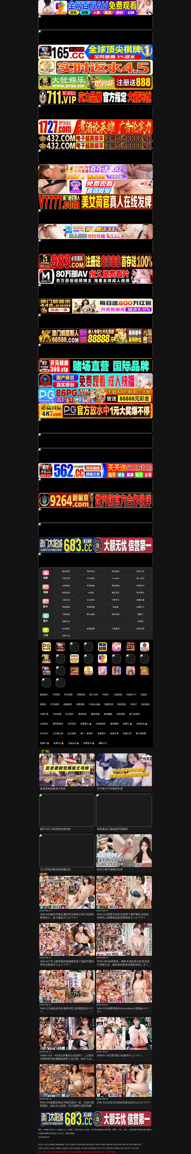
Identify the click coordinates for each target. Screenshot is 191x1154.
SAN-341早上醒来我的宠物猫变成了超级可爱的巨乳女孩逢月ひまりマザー (67, 963)
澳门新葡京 (134, 713)
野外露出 (140, 592)
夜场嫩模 (108, 713)
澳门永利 (94, 694)
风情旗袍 (66, 607)
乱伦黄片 (70, 713)
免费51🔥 (127, 723)
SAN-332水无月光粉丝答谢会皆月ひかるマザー (124, 1102)
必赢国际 (67, 704)
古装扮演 (66, 600)
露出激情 (91, 614)
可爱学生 (116, 600)
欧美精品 (116, 571)
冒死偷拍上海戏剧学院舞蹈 (112, 829)
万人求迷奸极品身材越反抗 (55, 869)
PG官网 (56, 694)
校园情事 (91, 628)
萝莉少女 (140, 571)
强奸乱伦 (91, 571)
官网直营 (81, 694)
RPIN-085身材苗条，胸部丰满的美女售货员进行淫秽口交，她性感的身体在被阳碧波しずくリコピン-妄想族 (124, 965)
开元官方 (44, 733)
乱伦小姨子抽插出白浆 (110, 869)
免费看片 (101, 733)
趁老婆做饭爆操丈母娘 (53, 788)
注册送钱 (118, 694)
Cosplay (115, 578)
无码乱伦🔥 (141, 723)
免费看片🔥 (85, 723)
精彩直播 (121, 704)
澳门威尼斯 (141, 733)
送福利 (144, 694)
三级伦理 (66, 578)
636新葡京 (101, 723)
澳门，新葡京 (86, 733)
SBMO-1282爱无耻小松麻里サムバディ (119, 1055)
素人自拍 (140, 578)
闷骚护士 (140, 607)
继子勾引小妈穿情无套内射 (55, 829)
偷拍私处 (82, 713)
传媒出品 (66, 621)
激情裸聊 (114, 723)
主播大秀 (44, 713)
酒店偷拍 (145, 704)
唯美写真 (116, 614)
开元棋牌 (68, 694)
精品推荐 (66, 571)
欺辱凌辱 (66, 592)
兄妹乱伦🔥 (73, 743)
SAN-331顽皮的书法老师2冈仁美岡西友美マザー (66, 1010)
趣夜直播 (95, 713)
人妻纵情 (116, 628)
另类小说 (66, 635)
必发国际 (121, 713)
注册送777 (131, 694)
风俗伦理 (140, 628)
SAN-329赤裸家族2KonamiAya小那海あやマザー (122, 1010)
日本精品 (91, 578)
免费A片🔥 (59, 743)
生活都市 (66, 628)
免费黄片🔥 (88, 743)
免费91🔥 (44, 743)
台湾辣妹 (66, 585)
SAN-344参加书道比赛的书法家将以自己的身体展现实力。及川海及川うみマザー (67, 915)
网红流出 (116, 592)
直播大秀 (127, 733)
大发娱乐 (44, 723)
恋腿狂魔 (140, 600)
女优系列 (91, 600)
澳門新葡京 (58, 723)
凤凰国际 (80, 704)
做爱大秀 (114, 733)
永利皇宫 (72, 723)
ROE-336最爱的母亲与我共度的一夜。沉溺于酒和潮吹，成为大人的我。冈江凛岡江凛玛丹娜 (67, 1104)
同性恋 (140, 621)
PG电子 (105, 694)
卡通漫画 (66, 614)
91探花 (91, 592)
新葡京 (43, 704)
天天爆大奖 (58, 733)
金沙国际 (72, 733)
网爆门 (140, 614)
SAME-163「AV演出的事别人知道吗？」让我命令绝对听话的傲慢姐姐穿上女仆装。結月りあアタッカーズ (67, 1059)
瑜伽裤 (115, 607)
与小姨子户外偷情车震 (110, 788)
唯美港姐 (116, 585)
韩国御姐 (91, 585)
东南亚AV (140, 585)
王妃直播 (57, 713)
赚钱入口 (103, 743)
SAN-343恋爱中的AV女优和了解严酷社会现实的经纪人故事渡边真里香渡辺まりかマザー (123, 915)
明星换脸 (91, 607)
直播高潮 (108, 704)
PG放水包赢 (94, 704)
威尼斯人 (44, 694)
